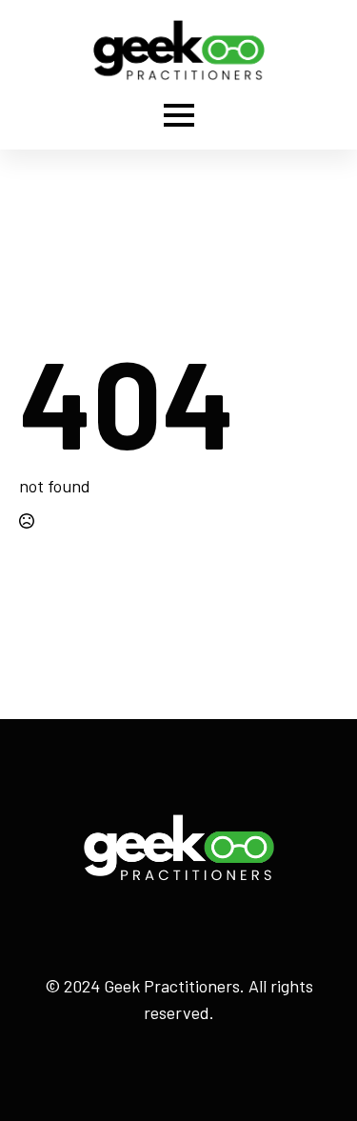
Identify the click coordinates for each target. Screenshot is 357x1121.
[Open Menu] (179, 115)
